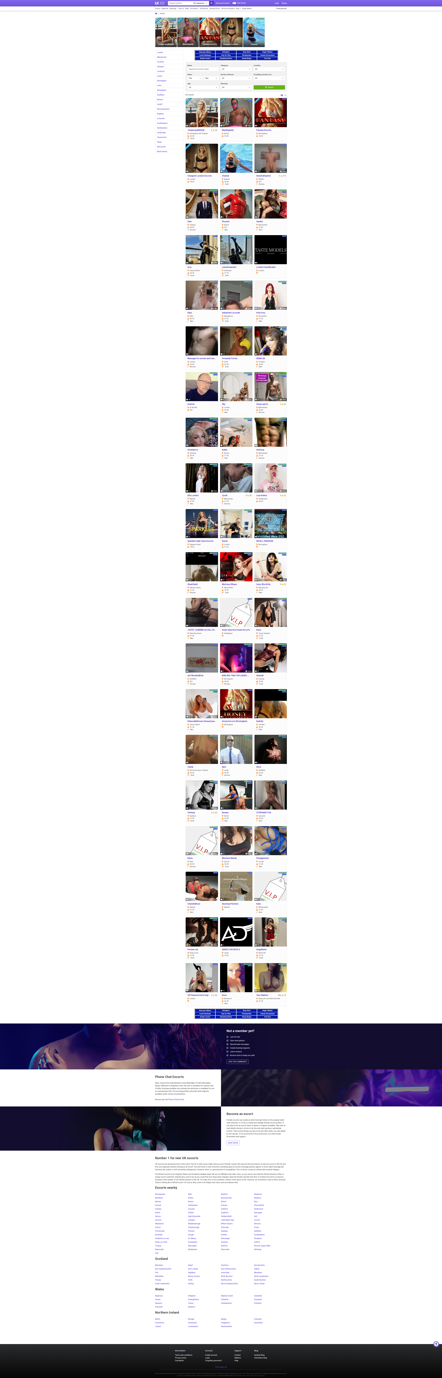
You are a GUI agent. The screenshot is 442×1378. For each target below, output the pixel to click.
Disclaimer (179, 1360)
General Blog (259, 1355)
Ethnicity (224, 84)
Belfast (160, 99)
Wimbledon (192, 1249)
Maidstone (159, 1224)
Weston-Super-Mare (262, 1246)
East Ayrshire (259, 1265)
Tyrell (224, 495)
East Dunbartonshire (163, 1269)
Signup (284, 3)
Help (236, 1360)
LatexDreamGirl (229, 267)
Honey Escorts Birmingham (234, 721)
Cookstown (159, 1323)
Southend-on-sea (162, 1238)
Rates (190, 75)
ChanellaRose (194, 904)
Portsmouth (159, 1231)
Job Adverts (203, 8)
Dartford (224, 1209)
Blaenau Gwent (227, 1296)
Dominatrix (194, 8)
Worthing (257, 1249)
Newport (158, 1303)
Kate (190, 313)
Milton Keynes (227, 1224)
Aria (189, 267)
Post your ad (281, 8)
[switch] (234, 3)
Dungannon (225, 1323)
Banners (237, 1358)
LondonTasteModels (266, 267)
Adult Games (162, 151)
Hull (255, 1216)
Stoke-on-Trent (161, 1242)
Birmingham (161, 81)
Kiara (258, 630)
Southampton (162, 123)
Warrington (192, 1246)
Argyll (190, 1265)
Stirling (191, 1283)
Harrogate (258, 1213)
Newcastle (161, 147)
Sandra (259, 221)
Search (270, 87)
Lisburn (158, 1326)
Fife (156, 1272)
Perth (190, 1280)
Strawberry (193, 450)
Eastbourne (258, 1209)
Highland (191, 1272)
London (160, 52)
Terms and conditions (183, 1355)
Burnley (158, 1201)
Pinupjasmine (262, 858)
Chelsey (191, 812)
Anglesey (159, 1296)
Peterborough (193, 1227)
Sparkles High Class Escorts (201, 541)
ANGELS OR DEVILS (231, 949)
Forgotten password (213, 1360)
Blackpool (258, 1194)
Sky (223, 404)
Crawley (158, 1209)
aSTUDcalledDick (195, 675)
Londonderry (193, 1326)
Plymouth (225, 1227)
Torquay (158, 1246)
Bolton (190, 1198)
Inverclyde (225, 1272)
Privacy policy (180, 1358)
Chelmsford (161, 137)
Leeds (159, 76)
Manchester (162, 57)
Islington (191, 1220)
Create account (211, 1355)
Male (187, 8)
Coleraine (258, 1319)
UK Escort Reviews (228, 8)
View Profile (166, 43)
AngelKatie (261, 949)
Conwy (157, 1299)
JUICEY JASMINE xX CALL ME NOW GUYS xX (208, 630)
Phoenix (226, 221)
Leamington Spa (227, 1220)
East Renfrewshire (228, 1269)
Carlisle (158, 1205)
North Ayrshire (227, 1276)
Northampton (162, 128)
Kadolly (259, 721)
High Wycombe (194, 1216)
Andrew (191, 404)
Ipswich (158, 1220)
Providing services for (263, 75)
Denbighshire (193, 1299)
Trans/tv (181, 8)
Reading (224, 1231)
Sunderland (192, 1242)
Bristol (190, 1201)
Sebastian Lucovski (231, 313)
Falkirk (256, 1269)
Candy (190, 767)
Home (162, 13)
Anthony (260, 450)
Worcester (225, 1249)
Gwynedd (258, 1299)
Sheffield (160, 95)
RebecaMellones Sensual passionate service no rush (212, 721)
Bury (256, 1201)
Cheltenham (193, 1205)
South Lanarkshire (162, 1283)
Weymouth (159, 1249)
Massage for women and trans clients (205, 358)
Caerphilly (258, 1296)
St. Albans (192, 1238)
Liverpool (161, 71)
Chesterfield (259, 1205)
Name (190, 66)
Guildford (224, 1213)
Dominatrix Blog (260, 1358)
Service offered (227, 75)
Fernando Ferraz (229, 358)
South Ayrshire (260, 1280)
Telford (257, 1242)
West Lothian (259, 1283)
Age (189, 84)
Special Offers (214, 8)
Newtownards (226, 1326)
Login (277, 3)
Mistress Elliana (229, 584)
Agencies (165, 8)
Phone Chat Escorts (176, 1099)
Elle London (193, 495)
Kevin (190, 858)
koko (258, 904)
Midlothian (159, 1276)
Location (257, 66)
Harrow (158, 1216)
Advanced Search (223, 3)
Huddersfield (226, 1216)
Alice (258, 767)
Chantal (225, 176)
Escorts (157, 8)
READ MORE (233, 1143)
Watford (224, 1246)
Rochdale (159, 1235)
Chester (224, 1205)
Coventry (160, 62)
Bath (190, 1194)
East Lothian (193, 1269)
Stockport (258, 1238)
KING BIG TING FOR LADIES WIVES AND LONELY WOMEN (247, 675)
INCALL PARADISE (264, 541)
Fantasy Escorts (263, 130)
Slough (191, 1235)
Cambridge (161, 133)
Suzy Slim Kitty (263, 584)
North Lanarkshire (261, 1276)
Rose (224, 995)
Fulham (191, 1213)
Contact (237, 1355)
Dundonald (192, 1323)
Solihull (224, 1235)
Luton (159, 85)
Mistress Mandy (229, 858)
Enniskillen (258, 1323)
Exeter (157, 1213)
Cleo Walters (262, 995)
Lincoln (257, 1220)
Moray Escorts (194, 1276)
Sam (190, 221)
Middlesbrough (194, 1224)
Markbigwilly (228, 130)
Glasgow (160, 66)
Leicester (161, 118)
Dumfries (224, 1265)
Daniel (225, 541)
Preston (191, 1231)
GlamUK (260, 675)
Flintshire (224, 1299)
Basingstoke (160, 1194)
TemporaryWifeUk (196, 130)
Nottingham (161, 90)
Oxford (158, 1227)
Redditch (257, 1231)
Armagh (191, 1319)
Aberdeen (159, 1265)
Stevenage (225, 1238)
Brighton (160, 114)
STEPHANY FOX (263, 812)
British (223, 1201)
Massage (173, 8)
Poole (256, 1227)
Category (224, 66)
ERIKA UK (260, 358)
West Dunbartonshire (229, 1283)
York (156, 1253)
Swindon (224, 1242)
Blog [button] (238, 8)
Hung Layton (262, 404)
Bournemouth (226, 1198)
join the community (237, 1062)
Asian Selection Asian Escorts (236, 630)
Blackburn (159, 1198)
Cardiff (160, 104)
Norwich (257, 1224)
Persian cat (193, 949)
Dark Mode (241, 3)
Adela (224, 450)
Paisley (158, 1280)
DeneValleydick (263, 176)
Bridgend (191, 1296)
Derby (159, 142)
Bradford (257, 1198)
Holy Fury (260, 313)
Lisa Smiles (261, 495)
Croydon (191, 1209)
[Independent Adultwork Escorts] (160, 3)
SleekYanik (193, 584)
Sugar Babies (247, 8)
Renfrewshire (226, 1280)
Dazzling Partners (230, 904)
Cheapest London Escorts (200, 176)
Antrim (157, 1319)
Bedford (224, 1194)
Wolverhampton (163, 109)
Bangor (224, 1319)
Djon (224, 767)
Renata (225, 812)
